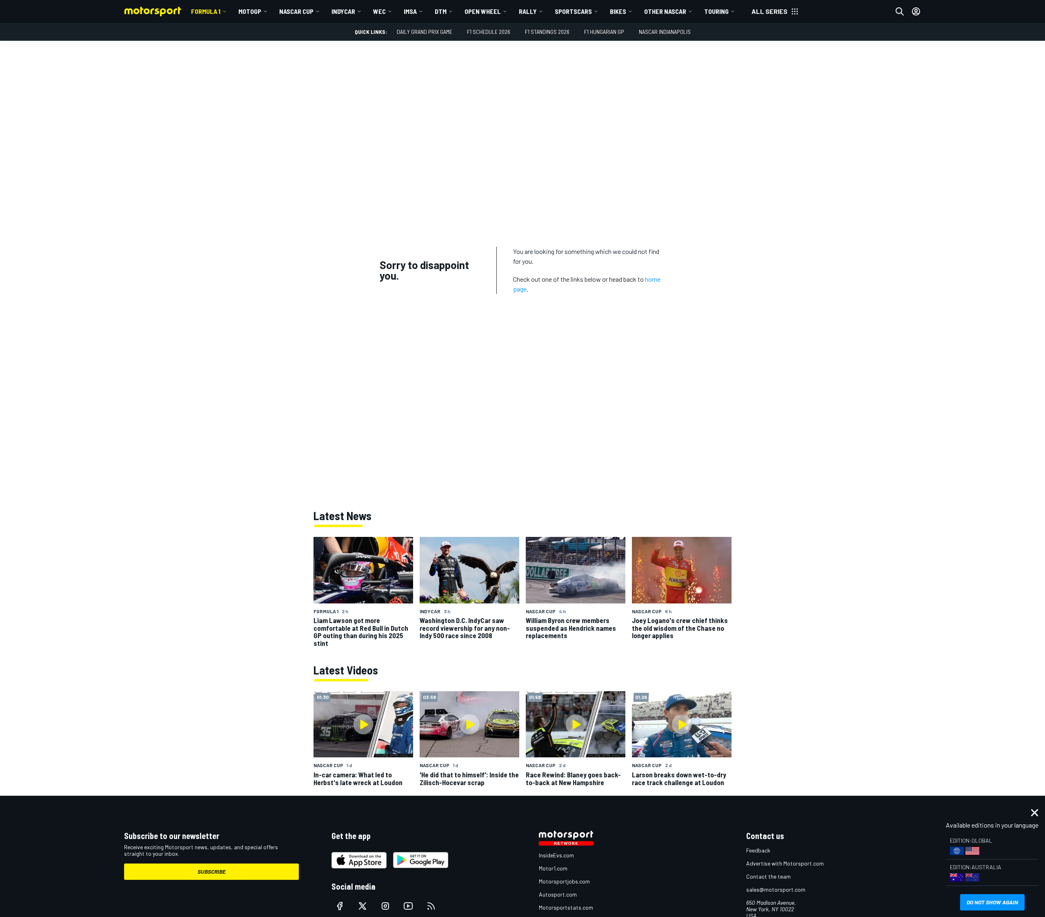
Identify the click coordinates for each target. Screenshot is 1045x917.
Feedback (758, 850)
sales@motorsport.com (775, 889)
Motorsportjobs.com (564, 881)
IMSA (410, 11)
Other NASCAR (665, 11)
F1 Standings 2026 (547, 31)
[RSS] (431, 906)
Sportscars (573, 11)
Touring (716, 11)
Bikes (618, 11)
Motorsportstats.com (566, 907)
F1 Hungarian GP (604, 31)
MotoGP (249, 11)
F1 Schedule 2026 (488, 31)
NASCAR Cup (296, 11)
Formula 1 (205, 11)
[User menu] (916, 11)
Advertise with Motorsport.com (785, 863)
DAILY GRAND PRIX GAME (424, 31)
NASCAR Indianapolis (665, 31)
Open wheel (483, 11)
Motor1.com (553, 868)
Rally (528, 11)
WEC (379, 11)
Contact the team (768, 876)
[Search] (900, 11)
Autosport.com (558, 894)
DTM (441, 11)
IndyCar (343, 11)
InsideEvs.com (556, 855)
